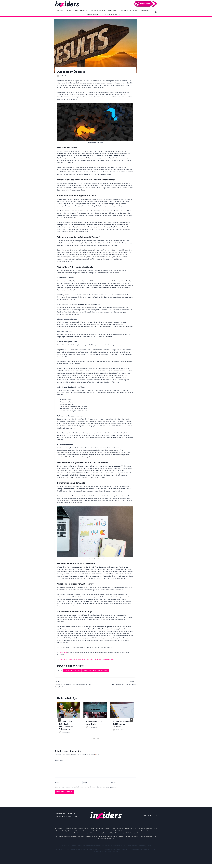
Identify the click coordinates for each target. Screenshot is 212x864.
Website (113, 782)
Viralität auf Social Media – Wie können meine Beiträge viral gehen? (73, 684)
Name (57, 782)
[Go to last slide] (59, 720)
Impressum (71, 813)
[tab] (93, 738)
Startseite (60, 10)
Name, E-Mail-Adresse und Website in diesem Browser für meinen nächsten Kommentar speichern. (86, 787)
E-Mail (85, 782)
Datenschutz (60, 813)
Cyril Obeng (121, 729)
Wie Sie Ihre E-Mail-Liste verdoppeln (124, 683)
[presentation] (68, 710)
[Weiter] (131, 720)
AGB (75, 817)
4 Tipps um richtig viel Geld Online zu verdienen (122, 724)
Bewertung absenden (72, 670)
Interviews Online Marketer (129, 10)
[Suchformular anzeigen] (155, 12)
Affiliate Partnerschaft (63, 817)
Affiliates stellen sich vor (112, 14)
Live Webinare (145, 10)
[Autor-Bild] (58, 76)
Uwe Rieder (67, 732)
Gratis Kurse (112, 10)
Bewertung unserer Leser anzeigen (95, 670)
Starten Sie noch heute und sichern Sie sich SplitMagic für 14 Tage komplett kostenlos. (86, 659)
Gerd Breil (64, 76)
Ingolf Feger (94, 727)
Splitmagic (63, 652)
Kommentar (59, 760)
